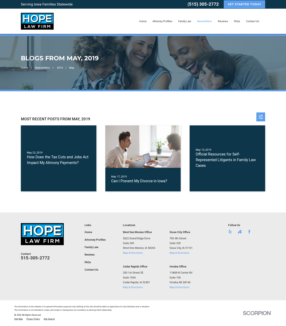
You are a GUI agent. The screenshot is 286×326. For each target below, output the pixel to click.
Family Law (91, 247)
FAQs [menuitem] (237, 21)
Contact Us (91, 269)
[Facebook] (249, 232)
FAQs (88, 262)
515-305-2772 (35, 257)
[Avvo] (239, 232)
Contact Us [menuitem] (252, 21)
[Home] (37, 21)
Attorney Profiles (95, 239)
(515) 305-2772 (203, 4)
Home (88, 232)
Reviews (90, 254)
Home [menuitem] (143, 21)
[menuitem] (18, 319)
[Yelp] (230, 232)
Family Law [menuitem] (184, 21)
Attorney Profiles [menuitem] (162, 21)
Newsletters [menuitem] (204, 21)
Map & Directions (133, 252)
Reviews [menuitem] (223, 21)
